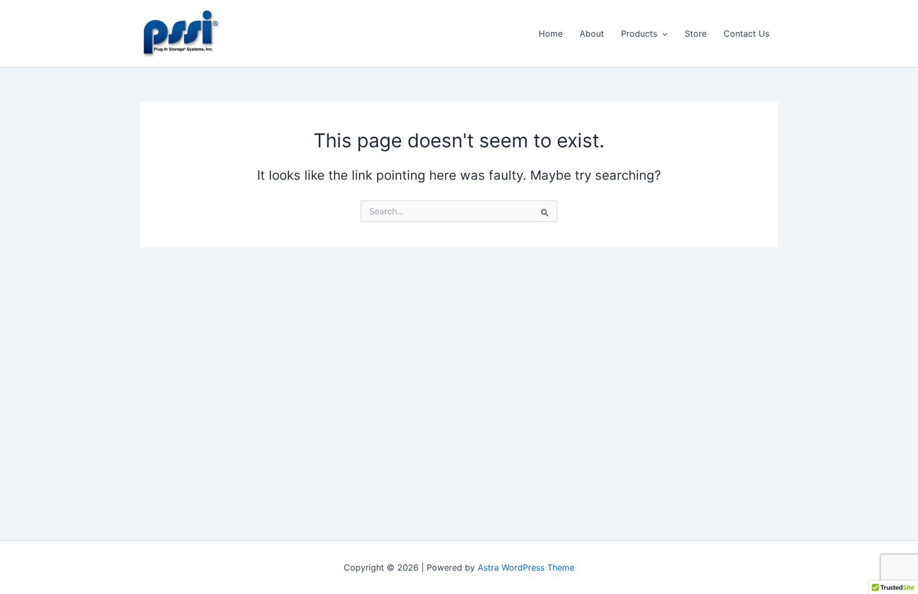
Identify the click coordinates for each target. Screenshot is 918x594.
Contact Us (746, 33)
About (592, 33)
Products (639, 33)
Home (551, 33)
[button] (662, 33)
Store (696, 33)
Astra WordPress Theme (526, 567)
